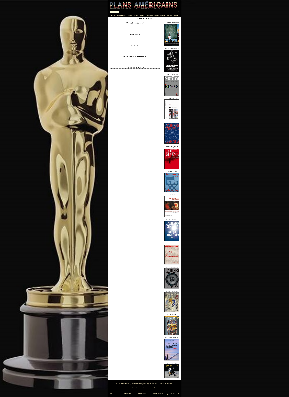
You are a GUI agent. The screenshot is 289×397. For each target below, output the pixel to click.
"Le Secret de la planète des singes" (135, 56)
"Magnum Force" (135, 34)
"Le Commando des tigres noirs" (135, 67)
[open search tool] (178, 12)
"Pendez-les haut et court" (135, 23)
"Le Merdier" (135, 45)
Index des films (114, 11)
